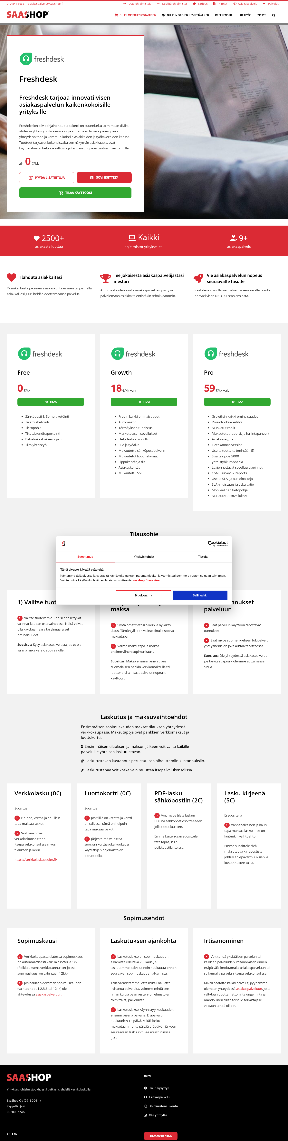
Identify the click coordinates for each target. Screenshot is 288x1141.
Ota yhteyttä (157, 1115)
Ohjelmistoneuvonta (162, 1106)
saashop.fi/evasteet (146, 580)
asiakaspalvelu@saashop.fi (45, 3)
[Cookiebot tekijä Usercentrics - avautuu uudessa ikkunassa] (211, 544)
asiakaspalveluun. (49, 994)
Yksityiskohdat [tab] (144, 556)
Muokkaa (141, 595)
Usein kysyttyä (158, 1088)
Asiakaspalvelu (158, 1097)
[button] (273, 15)
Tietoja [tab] (202, 556)
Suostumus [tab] (85, 556)
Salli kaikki (200, 595)
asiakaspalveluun (249, 988)
